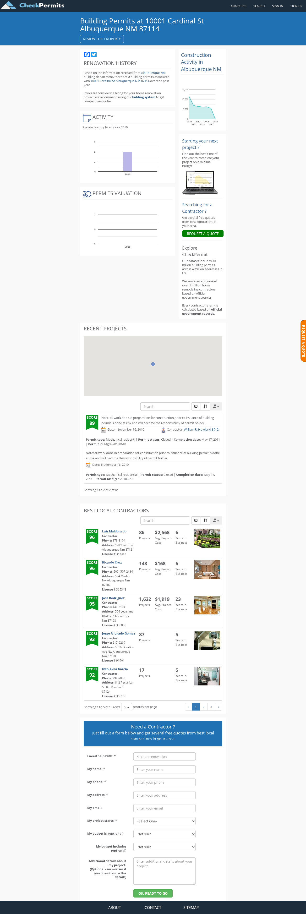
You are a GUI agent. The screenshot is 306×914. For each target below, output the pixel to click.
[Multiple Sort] (205, 406)
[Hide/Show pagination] (196, 406)
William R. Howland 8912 (201, 429)
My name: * (96, 769)
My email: (94, 807)
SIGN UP (296, 6)
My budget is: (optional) (105, 833)
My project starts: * (102, 820)
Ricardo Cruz (112, 562)
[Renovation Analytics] (200, 182)
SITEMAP (191, 907)
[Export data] (216, 406)
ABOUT (114, 907)
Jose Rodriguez (113, 598)
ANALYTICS (238, 6)
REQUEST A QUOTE (203, 233)
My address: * (97, 795)
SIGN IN (277, 6)
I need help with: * (101, 756)
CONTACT (153, 907)
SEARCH (259, 6)
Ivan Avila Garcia (115, 669)
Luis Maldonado (114, 531)
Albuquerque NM (153, 73)
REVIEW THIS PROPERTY (102, 39)
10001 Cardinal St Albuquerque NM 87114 (120, 81)
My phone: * (96, 782)
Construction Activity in (201, 62)
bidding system (143, 97)
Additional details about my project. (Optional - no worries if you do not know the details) (107, 869)
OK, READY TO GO (153, 893)
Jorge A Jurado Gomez (118, 633)
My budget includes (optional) (111, 848)
